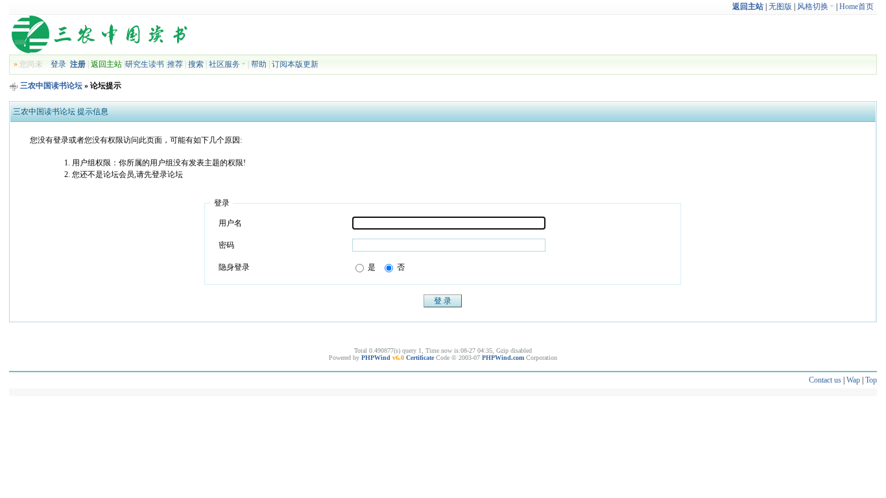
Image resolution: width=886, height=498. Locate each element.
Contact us (825, 380)
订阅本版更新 (295, 64)
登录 (58, 64)
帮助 (259, 64)
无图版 (780, 6)
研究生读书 (144, 64)
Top (871, 380)
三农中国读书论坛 (51, 85)
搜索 (196, 64)
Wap (853, 380)
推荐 (175, 64)
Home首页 (856, 6)
